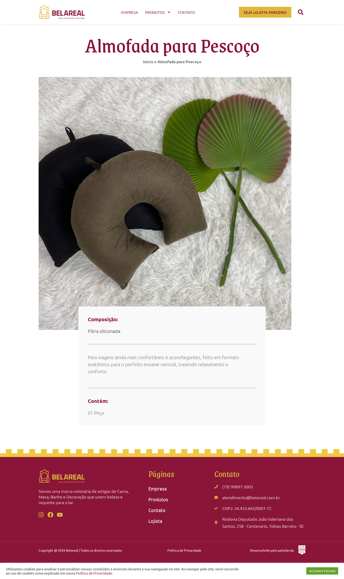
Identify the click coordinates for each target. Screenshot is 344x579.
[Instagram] (41, 514)
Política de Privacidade (184, 550)
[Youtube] (59, 514)
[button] (300, 12)
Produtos (155, 12)
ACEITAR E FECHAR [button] (322, 571)
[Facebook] (50, 514)
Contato (186, 12)
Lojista (155, 521)
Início (148, 61)
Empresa (129, 12)
